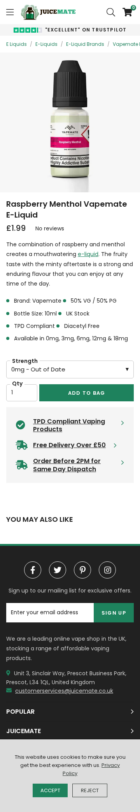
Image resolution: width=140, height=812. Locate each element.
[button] (124, 12)
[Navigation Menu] (10, 12)
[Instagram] (107, 570)
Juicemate (48, 12)
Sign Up (114, 613)
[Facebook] (32, 570)
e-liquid (88, 254)
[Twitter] (57, 570)
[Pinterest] (82, 570)
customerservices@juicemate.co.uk (64, 691)
